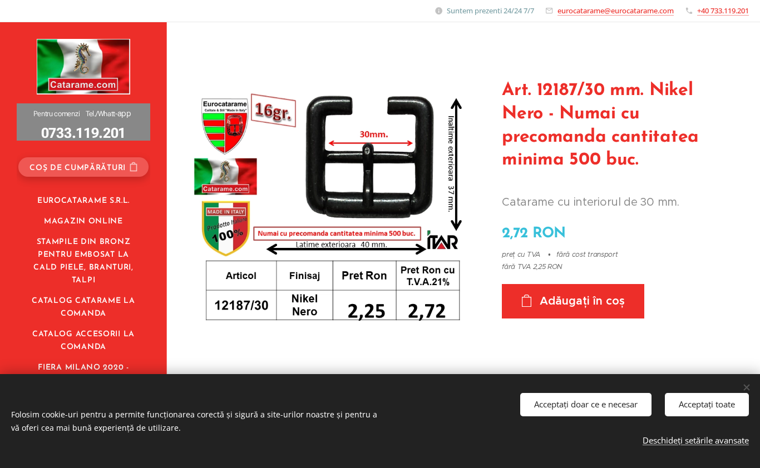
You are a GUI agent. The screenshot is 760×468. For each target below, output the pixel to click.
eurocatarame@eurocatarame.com (615, 11)
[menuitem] (83, 201)
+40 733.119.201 (723, 11)
